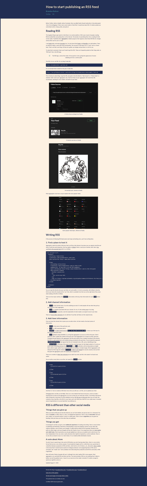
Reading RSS (53, 30)
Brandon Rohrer (52, 11)
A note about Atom (54, 439)
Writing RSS (53, 234)
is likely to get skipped (76, 349)
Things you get (52, 422)
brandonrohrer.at (82, 469)
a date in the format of (61, 330)
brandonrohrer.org (72, 469)
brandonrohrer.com (61, 469)
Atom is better (97, 446)
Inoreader (62, 43)
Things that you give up (56, 410)
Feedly (50, 43)
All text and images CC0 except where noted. (57, 475)
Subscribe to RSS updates (52, 472)
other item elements (63, 354)
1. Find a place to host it (56, 242)
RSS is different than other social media (68, 405)
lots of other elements (56, 315)
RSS (53, 14)
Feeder (79, 43)
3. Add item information (56, 318)
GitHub (74, 247)
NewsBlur (85, 43)
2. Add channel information (58, 302)
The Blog (48, 14)
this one (79, 397)
